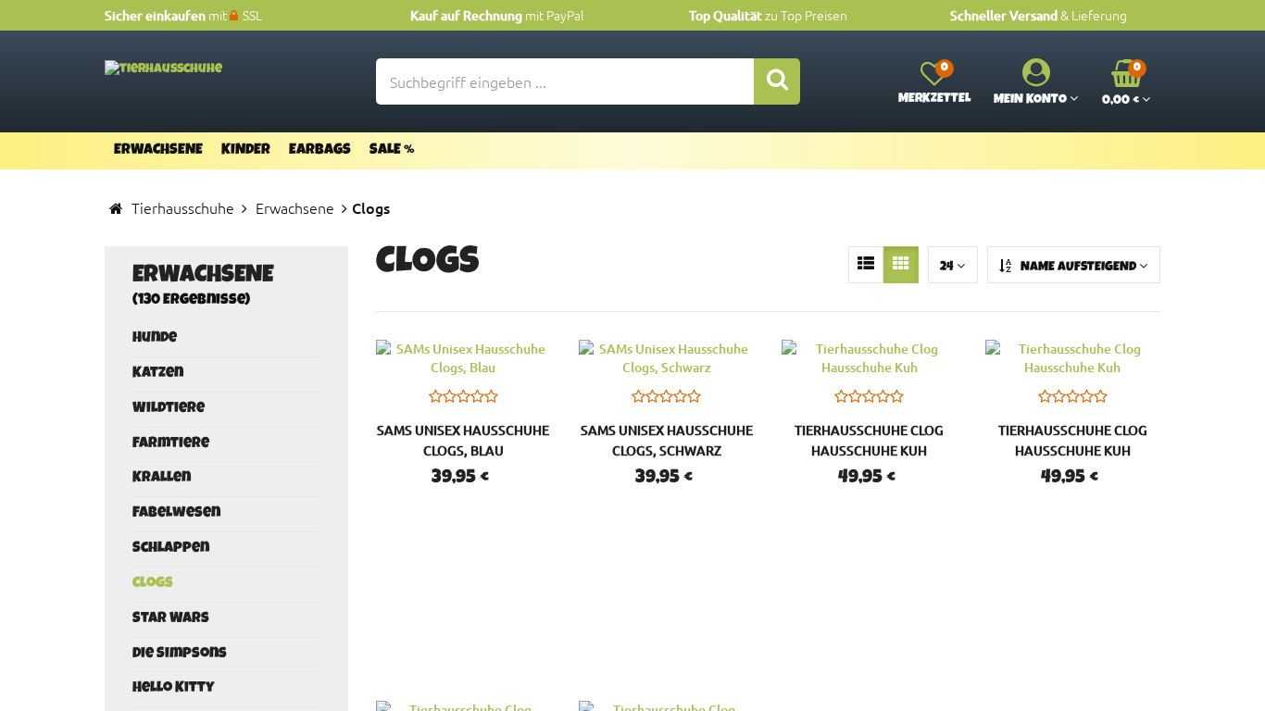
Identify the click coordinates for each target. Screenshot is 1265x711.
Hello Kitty (173, 688)
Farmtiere (170, 444)
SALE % (392, 150)
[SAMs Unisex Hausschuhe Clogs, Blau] (463, 358)
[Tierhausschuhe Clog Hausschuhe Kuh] (869, 358)
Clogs (152, 584)
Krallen (161, 478)
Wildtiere (168, 409)
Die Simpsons (179, 654)
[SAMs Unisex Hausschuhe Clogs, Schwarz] (666, 358)
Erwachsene (158, 150)
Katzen (157, 374)
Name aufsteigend (1078, 267)
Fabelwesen (176, 513)
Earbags (320, 150)
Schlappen (170, 549)
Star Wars (170, 619)
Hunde (154, 338)
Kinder (245, 150)
